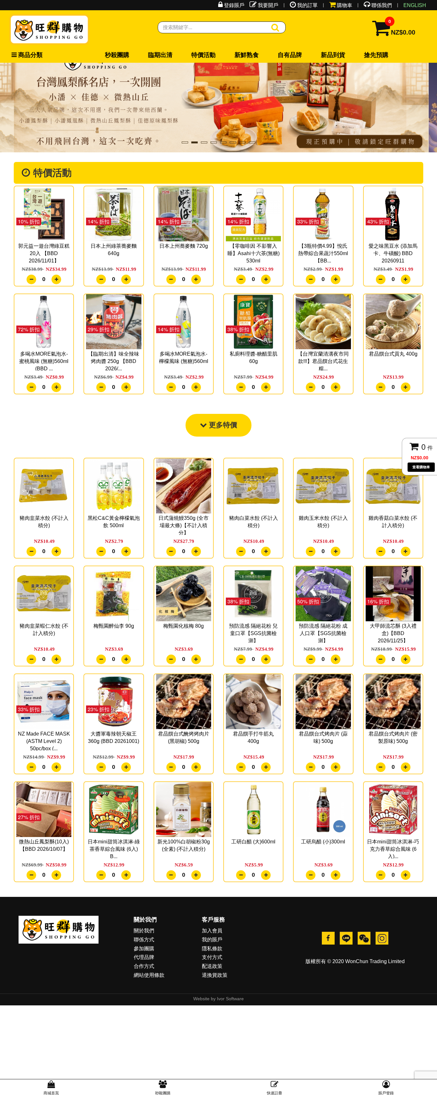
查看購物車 (421, 467)
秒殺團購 (106, 55)
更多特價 (222, 443)
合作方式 (144, 984)
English (414, 5)
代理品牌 (144, 975)
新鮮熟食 (168, 55)
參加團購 (144, 967)
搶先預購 (230, 55)
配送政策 (212, 984)
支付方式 (212, 975)
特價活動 (147, 55)
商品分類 (23, 55)
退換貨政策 (214, 993)
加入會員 (212, 949)
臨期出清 (126, 55)
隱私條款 (212, 967)
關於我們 (144, 949)
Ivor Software (230, 1017)
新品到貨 (210, 55)
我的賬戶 (212, 958)
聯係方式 (144, 958)
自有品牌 (189, 55)
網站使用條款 (149, 993)
